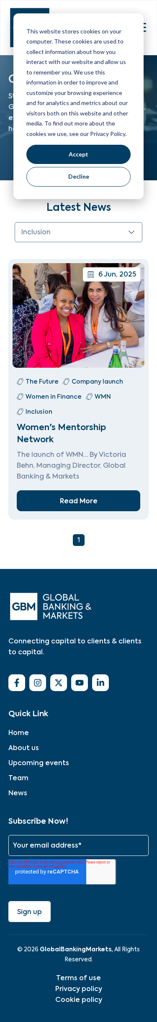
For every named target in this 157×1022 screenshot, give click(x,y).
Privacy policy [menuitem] (78, 988)
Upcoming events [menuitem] (38, 762)
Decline (78, 176)
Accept (78, 154)
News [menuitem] (17, 793)
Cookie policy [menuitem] (78, 999)
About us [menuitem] (23, 747)
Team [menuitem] (18, 778)
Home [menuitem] (18, 732)
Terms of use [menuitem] (78, 977)
